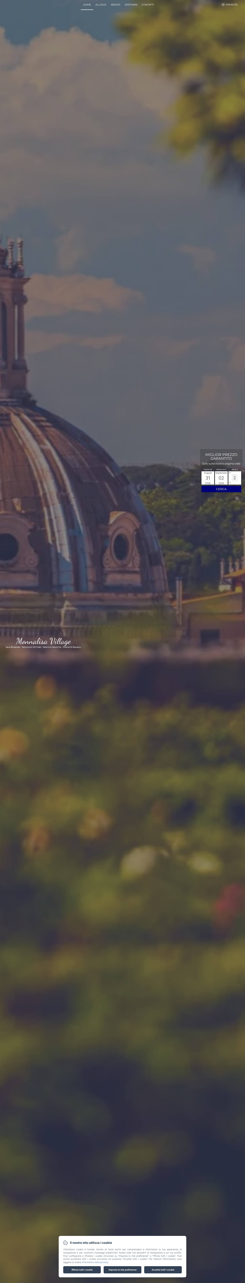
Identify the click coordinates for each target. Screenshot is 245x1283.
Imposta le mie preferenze (123, 1269)
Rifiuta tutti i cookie (82, 1269)
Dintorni (131, 4)
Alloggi (100, 4)
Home (87, 4)
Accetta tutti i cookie (163, 1269)
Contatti (148, 4)
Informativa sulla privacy (95, 1262)
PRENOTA (232, 4)
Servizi (115, 4)
